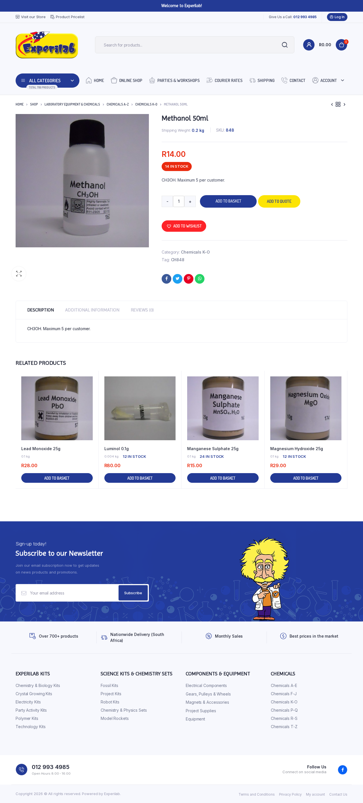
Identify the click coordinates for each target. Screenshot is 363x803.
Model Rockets (115, 718)
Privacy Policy (290, 794)
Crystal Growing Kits (34, 693)
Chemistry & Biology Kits (38, 685)
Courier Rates (228, 80)
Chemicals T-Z (284, 726)
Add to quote (279, 201)
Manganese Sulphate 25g (213, 448)
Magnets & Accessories (207, 702)
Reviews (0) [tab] (142, 310)
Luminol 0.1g (116, 448)
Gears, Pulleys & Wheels (208, 694)
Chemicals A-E (284, 685)
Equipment (195, 718)
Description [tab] (40, 310)
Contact (297, 80)
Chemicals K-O (146, 104)
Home (99, 80)
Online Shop (130, 80)
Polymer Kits (27, 718)
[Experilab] (47, 44)
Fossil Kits (109, 685)
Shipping (266, 80)
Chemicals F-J (284, 693)
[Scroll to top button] (350, 790)
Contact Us (338, 794)
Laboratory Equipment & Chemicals (72, 104)
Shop (34, 104)
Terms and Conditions (257, 794)
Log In (340, 17)
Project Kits (111, 693)
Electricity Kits (28, 701)
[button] (19, 274)
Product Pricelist (70, 16)
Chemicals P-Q (284, 710)
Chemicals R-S (284, 718)
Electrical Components (206, 685)
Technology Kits (31, 726)
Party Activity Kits (31, 710)
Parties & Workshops (178, 80)
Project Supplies (201, 710)
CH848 (178, 259)
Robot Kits (110, 701)
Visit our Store (33, 16)
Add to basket (228, 201)
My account (315, 794)
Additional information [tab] (92, 310)
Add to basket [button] (56, 478)
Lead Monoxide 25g (40, 448)
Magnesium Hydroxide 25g (296, 448)
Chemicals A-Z (118, 104)
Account (328, 80)
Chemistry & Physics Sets (124, 710)
